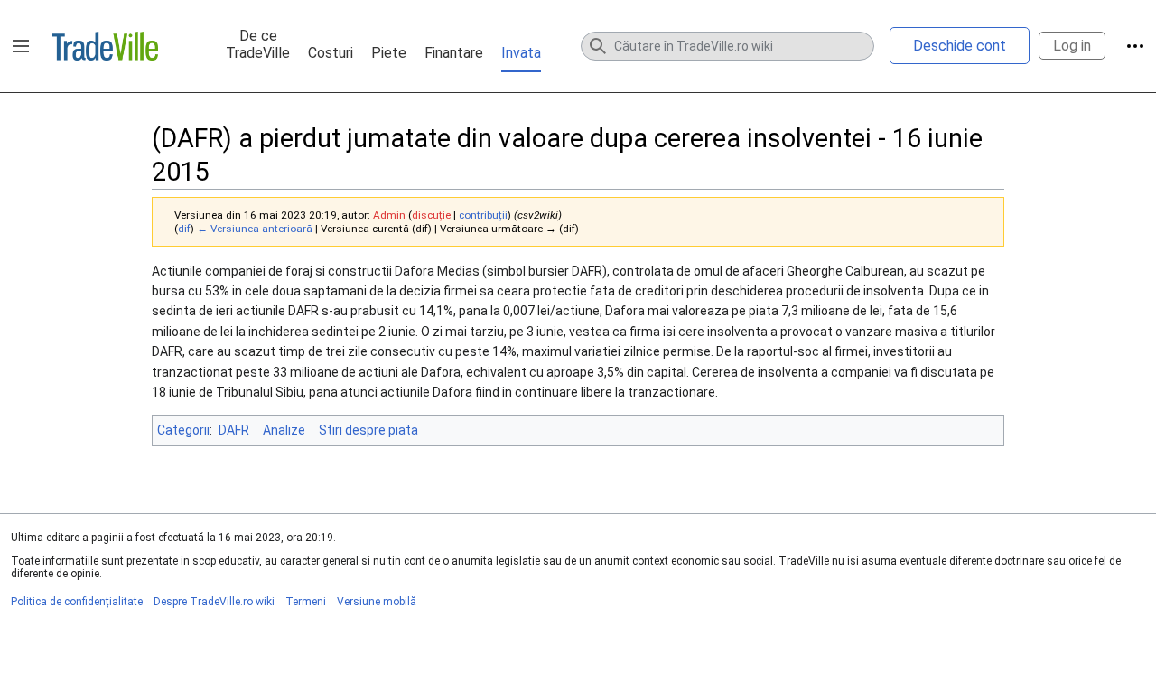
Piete (388, 52)
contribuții (483, 215)
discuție (431, 215)
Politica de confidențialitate (77, 601)
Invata (521, 52)
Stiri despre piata (368, 430)
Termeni (305, 601)
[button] (21, 46)
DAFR (234, 430)
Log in (1072, 45)
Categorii (183, 430)
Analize (284, 430)
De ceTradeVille (258, 44)
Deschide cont (959, 45)
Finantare (453, 52)
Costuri (330, 52)
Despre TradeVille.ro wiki (214, 601)
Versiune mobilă (376, 601)
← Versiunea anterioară (254, 228)
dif (184, 228)
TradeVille (105, 46)
